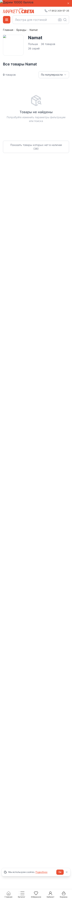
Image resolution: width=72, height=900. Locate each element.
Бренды (21, 29)
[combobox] (41, 19)
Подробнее (41, 872)
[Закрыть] (68, 3)
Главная (8, 29)
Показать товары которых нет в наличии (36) (36, 146)
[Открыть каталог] (6, 19)
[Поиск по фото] (60, 20)
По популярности (52, 74)
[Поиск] (65, 20)
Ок (60, 872)
